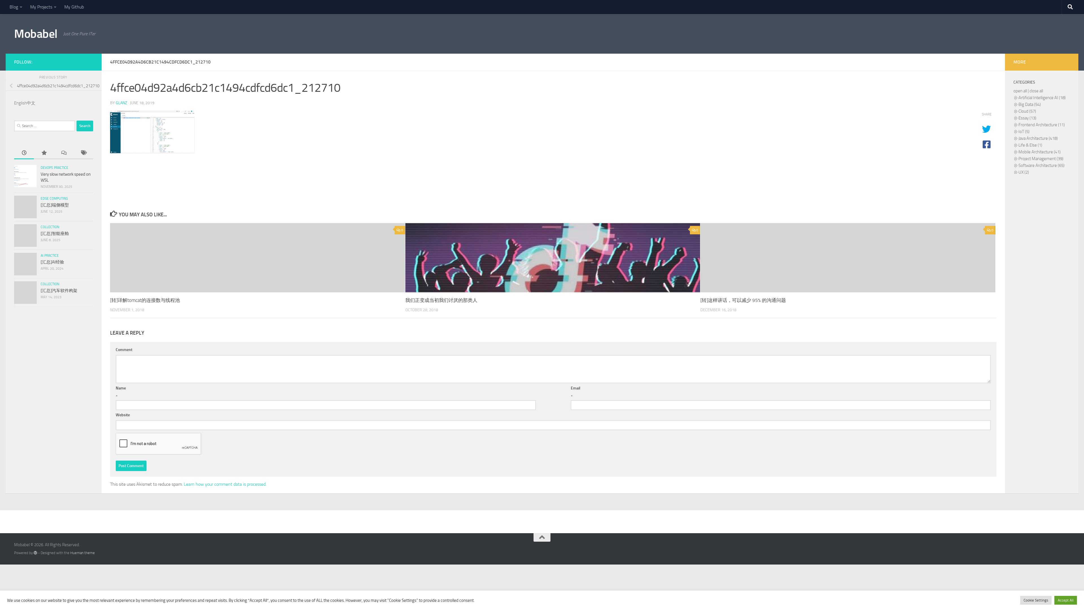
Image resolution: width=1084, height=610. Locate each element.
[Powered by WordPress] (35, 553)
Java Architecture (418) (1038, 138)
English (20, 103)
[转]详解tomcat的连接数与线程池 (145, 300)
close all (1036, 90)
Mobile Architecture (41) (1040, 151)
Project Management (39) (1041, 158)
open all (1020, 90)
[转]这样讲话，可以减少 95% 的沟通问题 (743, 300)
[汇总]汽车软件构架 (59, 290)
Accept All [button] (1066, 600)
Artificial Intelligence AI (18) (1042, 97)
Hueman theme (82, 553)
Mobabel (36, 34)
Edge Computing (54, 199)
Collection (50, 227)
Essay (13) (1027, 118)
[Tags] (83, 153)
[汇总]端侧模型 (55, 205)
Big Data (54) (1030, 104)
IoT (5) (1024, 131)
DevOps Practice (54, 168)
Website (123, 415)
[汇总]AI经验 (52, 262)
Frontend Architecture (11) (1042, 124)
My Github (74, 7)
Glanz (121, 103)
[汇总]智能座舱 (55, 233)
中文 (31, 103)
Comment (124, 349)
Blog (14, 7)
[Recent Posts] (24, 153)
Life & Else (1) (1030, 145)
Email (575, 388)
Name (121, 388)
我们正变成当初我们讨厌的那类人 (441, 300)
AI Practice (50, 256)
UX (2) (1024, 172)
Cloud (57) (1027, 111)
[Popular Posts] (44, 153)
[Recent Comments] (63, 153)
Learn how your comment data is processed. (225, 484)
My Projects (41, 7)
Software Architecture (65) (1042, 165)
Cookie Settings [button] (1036, 600)
